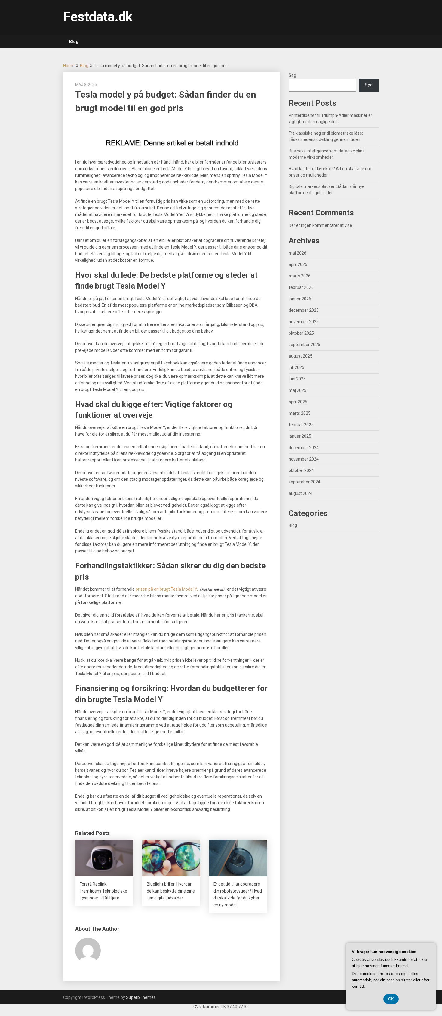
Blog (73, 41)
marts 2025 (300, 413)
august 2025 (300, 356)
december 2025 (304, 310)
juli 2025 (296, 367)
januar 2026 (300, 298)
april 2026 (298, 264)
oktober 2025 (301, 333)
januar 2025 (300, 436)
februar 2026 (301, 287)
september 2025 (304, 344)
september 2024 (304, 482)
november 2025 (304, 321)
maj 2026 (297, 253)
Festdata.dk (98, 17)
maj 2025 (297, 390)
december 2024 (304, 447)
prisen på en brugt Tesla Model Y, (167, 589)
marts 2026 (300, 276)
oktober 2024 (301, 470)
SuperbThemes (141, 997)
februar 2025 (301, 424)
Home (69, 65)
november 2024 (304, 459)
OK (391, 999)
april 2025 (298, 401)
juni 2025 (297, 379)
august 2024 (300, 493)
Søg (292, 75)
